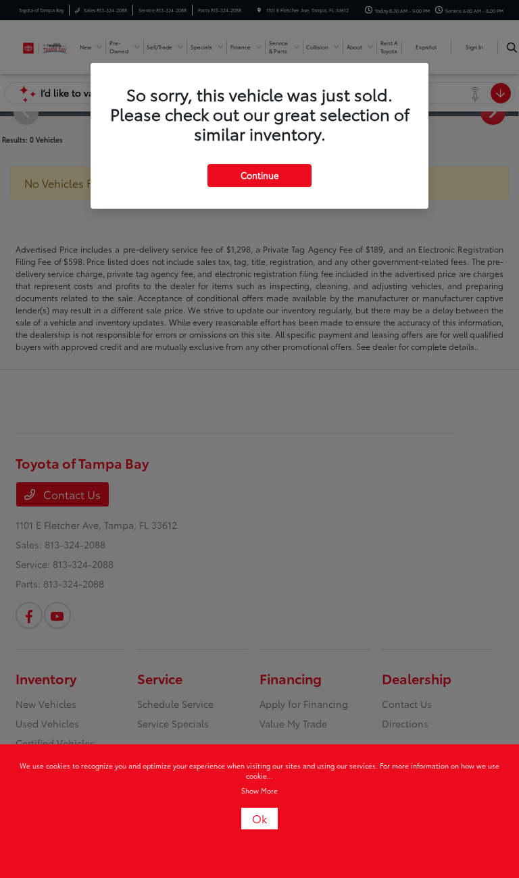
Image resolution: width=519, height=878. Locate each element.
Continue (259, 175)
